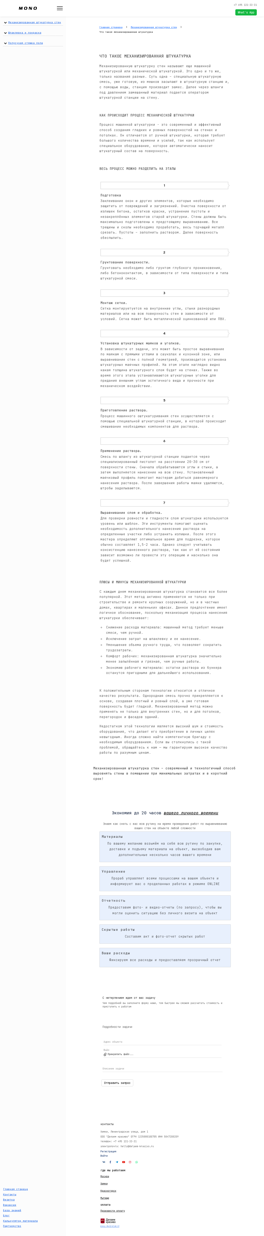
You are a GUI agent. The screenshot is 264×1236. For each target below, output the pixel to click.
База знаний (12, 1210)
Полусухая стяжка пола (25, 43)
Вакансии (9, 1205)
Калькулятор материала (20, 1221)
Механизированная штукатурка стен (34, 22)
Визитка (9, 1199)
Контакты (9, 1194)
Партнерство (12, 1226)
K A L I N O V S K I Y (109, 1226)
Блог (6, 1215)
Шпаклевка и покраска (24, 32)
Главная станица (15, 1189)
